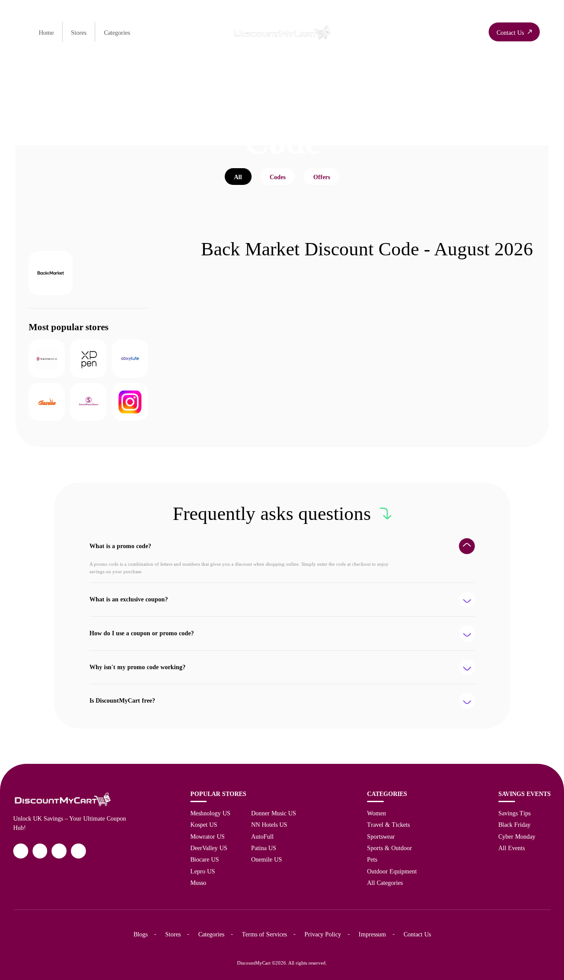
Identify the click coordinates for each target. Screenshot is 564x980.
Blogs (141, 934)
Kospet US (203, 824)
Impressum (372, 934)
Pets (372, 859)
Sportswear (381, 836)
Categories (117, 32)
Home (46, 32)
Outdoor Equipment (392, 871)
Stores (78, 32)
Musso (198, 882)
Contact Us (417, 934)
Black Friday (514, 824)
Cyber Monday (516, 836)
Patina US (263, 847)
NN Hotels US (269, 824)
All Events (511, 847)
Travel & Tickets (388, 824)
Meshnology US (210, 813)
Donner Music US (273, 813)
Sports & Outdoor (389, 847)
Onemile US (266, 859)
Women (376, 813)
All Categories (385, 882)
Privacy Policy (322, 934)
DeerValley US (208, 847)
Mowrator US (207, 836)
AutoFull (262, 836)
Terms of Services (264, 934)
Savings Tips (514, 813)
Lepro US (202, 871)
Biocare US (204, 859)
